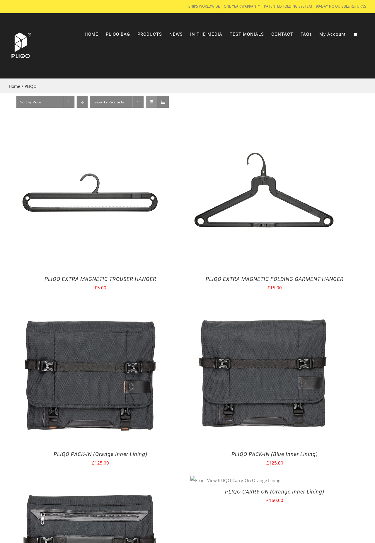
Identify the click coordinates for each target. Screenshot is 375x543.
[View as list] (163, 102)
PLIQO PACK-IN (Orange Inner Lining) (100, 454)
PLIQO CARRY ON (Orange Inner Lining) (274, 492)
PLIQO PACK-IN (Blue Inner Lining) (274, 454)
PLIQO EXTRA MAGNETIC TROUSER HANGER (100, 279)
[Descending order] (82, 102)
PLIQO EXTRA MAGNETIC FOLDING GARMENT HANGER (275, 279)
